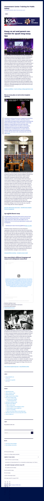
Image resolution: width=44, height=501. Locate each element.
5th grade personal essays (10, 467)
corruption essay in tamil (22, 252)
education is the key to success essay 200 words (15, 412)
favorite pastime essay (9, 470)
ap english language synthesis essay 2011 (14, 464)
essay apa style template (11, 399)
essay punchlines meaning (10, 252)
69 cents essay (7, 472)
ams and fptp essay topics (11, 445)
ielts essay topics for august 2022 (11, 478)
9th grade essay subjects (10, 403)
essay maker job (7, 482)
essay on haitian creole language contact (15, 406)
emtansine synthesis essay (11, 402)
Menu (6, 14)
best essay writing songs (10, 397)
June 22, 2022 (28, 225)
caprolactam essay (9, 391)
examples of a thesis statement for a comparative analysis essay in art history (21, 462)
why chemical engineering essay (11, 366)
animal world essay (9, 394)
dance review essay (10, 405)
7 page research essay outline (11, 396)
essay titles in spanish (10, 380)
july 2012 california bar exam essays (12, 207)
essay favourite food (12, 400)
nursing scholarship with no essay (10, 482)
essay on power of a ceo (9, 307)
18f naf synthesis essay (9, 451)
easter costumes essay (10, 393)
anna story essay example (11, 443)
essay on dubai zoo (9, 414)
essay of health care (9, 376)
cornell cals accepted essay (5, 482)
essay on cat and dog (10, 409)
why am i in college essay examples (11, 454)
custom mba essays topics (9, 475)
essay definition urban (24, 366)
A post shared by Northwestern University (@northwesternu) (19, 300)
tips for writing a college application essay (23, 88)
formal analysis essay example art (13, 408)
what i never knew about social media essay (15, 411)
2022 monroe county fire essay (11, 459)
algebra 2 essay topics (9, 457)
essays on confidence (9, 88)
